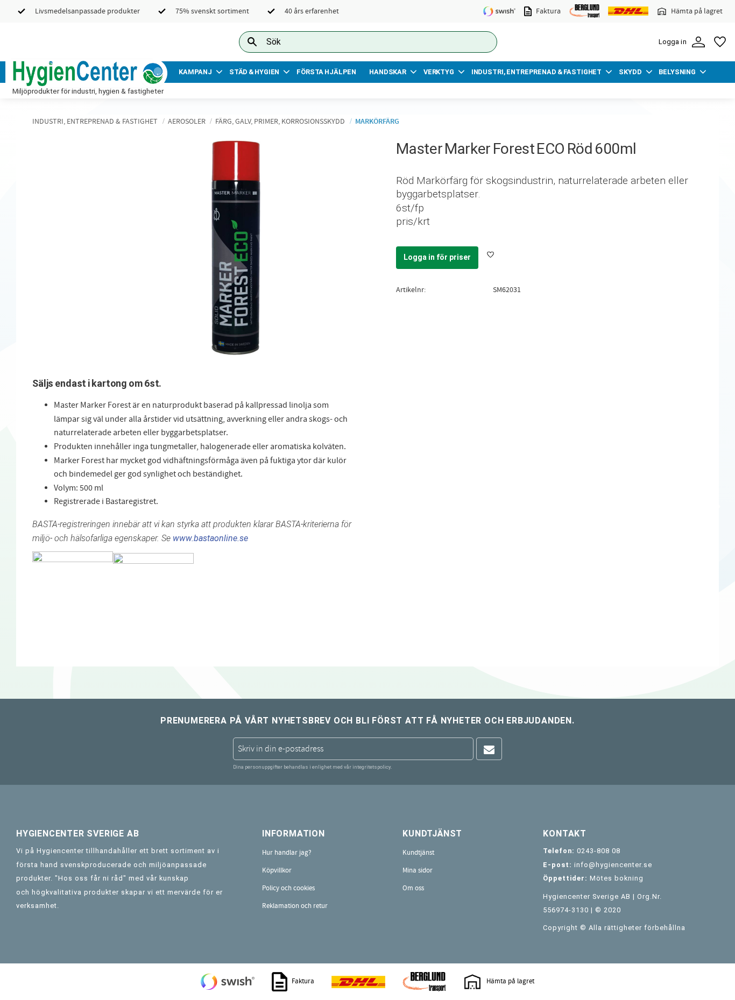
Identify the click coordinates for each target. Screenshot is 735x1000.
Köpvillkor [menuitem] (277, 870)
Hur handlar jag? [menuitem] (287, 852)
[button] (720, 42)
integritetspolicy (371, 767)
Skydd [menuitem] (630, 72)
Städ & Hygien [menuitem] (254, 72)
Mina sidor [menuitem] (417, 870)
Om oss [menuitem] (413, 888)
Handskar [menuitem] (387, 72)
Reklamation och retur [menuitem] (295, 906)
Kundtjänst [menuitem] (418, 852)
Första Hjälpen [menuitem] (326, 72)
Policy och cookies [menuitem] (288, 888)
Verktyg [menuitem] (438, 72)
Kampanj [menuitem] (195, 72)
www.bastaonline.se (210, 538)
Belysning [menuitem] (677, 72)
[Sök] (480, 41)
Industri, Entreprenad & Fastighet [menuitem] (536, 72)
